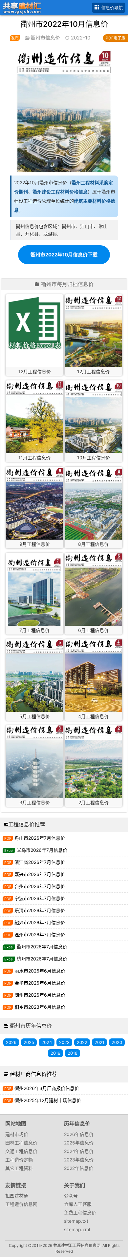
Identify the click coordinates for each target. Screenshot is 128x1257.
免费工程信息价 (80, 1212)
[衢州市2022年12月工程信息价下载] (34, 323)
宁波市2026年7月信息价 (39, 898)
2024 (46, 1042)
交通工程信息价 (21, 1151)
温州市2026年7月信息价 (39, 934)
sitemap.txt (76, 1221)
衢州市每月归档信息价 (67, 284)
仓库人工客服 (78, 1204)
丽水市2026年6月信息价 (39, 970)
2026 (11, 1042)
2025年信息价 (79, 1142)
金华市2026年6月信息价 (39, 983)
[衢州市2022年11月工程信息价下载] (34, 417)
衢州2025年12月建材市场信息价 (47, 1100)
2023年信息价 (79, 1159)
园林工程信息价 (21, 1142)
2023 (64, 1042)
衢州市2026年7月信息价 (42, 946)
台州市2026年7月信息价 (39, 886)
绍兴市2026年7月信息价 (39, 922)
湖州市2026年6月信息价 (39, 995)
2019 (55, 1053)
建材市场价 (16, 1134)
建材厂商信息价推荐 (33, 1074)
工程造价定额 (19, 1159)
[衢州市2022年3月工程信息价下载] (34, 762)
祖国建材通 (16, 1195)
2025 (29, 1042)
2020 (117, 1042)
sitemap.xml (77, 1229)
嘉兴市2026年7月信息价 (39, 874)
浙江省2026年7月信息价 (39, 862)
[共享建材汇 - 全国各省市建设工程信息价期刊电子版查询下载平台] (21, 7)
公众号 (71, 1195)
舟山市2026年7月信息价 (39, 838)
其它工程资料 (19, 1168)
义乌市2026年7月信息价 (42, 850)
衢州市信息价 (45, 38)
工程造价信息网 (21, 1204)
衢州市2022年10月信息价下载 (64, 255)
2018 (72, 1053)
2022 (82, 1042)
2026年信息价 (79, 1134)
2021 (99, 1042)
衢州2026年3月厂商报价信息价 (46, 1088)
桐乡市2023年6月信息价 (39, 1007)
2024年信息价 (79, 1151)
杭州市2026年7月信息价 (42, 958)
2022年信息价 (78, 1168)
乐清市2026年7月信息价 (39, 910)
